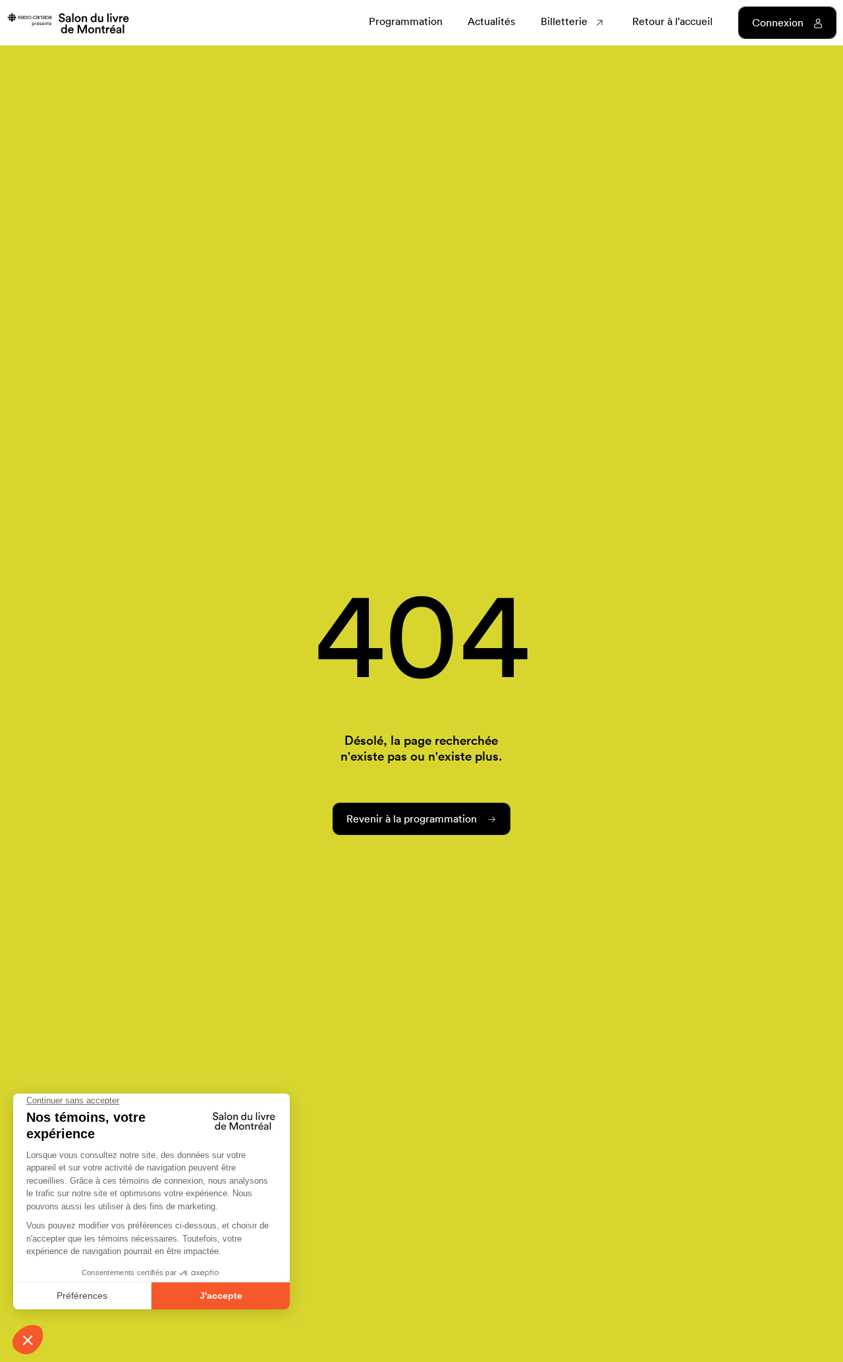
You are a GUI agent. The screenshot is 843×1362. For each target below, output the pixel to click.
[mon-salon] (68, 22)
